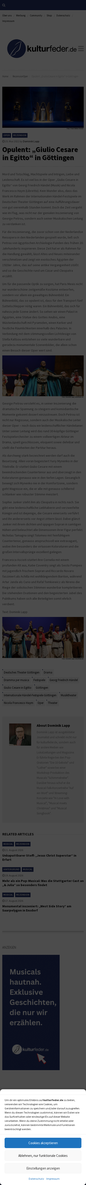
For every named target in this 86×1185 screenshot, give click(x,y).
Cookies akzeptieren (43, 1143)
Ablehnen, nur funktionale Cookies (43, 1155)
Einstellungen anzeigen (43, 1168)
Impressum (53, 1178)
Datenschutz (36, 1178)
